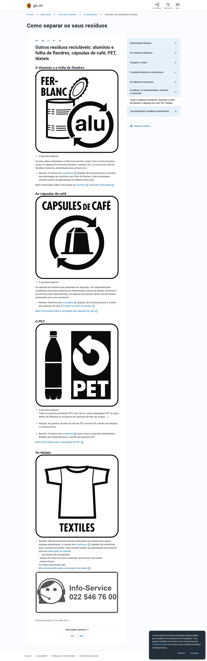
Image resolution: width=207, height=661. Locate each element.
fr (36, 41)
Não (81, 636)
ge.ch (38, 5)
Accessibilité (41, 656)
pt (54, 41)
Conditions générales (88, 656)
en (42, 41)
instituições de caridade (59, 551)
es (60, 41)
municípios (67, 173)
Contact (28, 656)
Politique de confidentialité (63, 656)
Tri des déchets (90, 14)
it (48, 41)
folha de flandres (102, 185)
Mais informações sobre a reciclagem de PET (57, 442)
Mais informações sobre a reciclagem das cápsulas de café (64, 311)
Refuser (181, 653)
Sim (72, 636)
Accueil (30, 14)
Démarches (46, 14)
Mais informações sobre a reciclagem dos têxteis (63, 568)
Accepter (195, 653)
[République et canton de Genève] (29, 6)
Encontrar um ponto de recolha (76, 306)
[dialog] (177, 645)
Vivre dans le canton (67, 14)
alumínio (80, 185)
